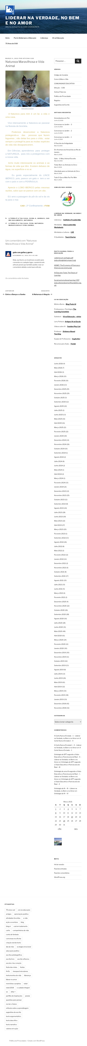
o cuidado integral (23, 988)
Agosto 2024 (59, 457)
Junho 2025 (58, 415)
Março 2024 (58, 478)
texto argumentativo (13, 1016)
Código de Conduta (61, 75)
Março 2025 (58, 427)
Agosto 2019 (59, 670)
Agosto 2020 (59, 619)
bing (22, 922)
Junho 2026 (58, 364)
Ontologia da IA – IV (61, 793)
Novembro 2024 (60, 444)
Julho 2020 (58, 623)
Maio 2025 (58, 419)
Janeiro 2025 (59, 436)
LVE (72, 232)
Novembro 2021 (60, 568)
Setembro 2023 (60, 504)
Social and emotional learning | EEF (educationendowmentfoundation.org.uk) (67, 282)
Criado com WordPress (36, 1041)
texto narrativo (11, 1024)
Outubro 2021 (59, 572)
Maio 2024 (58, 470)
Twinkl (73, 344)
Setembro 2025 (60, 402)
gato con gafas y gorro (22, 252)
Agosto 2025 (59, 406)
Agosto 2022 (59, 542)
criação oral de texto (13, 943)
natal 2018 (10, 988)
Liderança (44, 38)
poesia (27, 996)
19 (72, 817)
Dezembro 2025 (60, 389)
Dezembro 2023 (60, 491)
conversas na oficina (13, 938)
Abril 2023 (58, 525)
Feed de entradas (60, 869)
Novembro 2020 (60, 606)
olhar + (13, 992)
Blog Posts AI (71, 304)
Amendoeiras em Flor (62, 118)
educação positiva (12, 951)
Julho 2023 (58, 512)
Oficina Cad (28, 58)
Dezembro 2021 (60, 563)
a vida (25, 918)
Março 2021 (58, 593)
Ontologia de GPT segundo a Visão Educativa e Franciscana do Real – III (67, 764)
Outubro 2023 (59, 499)
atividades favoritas (13, 918)
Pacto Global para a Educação (25, 38)
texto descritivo (11, 1020)
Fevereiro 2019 (59, 695)
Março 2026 (58, 376)
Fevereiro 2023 (59, 534)
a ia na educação (24, 910)
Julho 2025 (58, 410)
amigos (8, 914)
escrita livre (10, 959)
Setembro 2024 (60, 453)
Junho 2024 (58, 466)
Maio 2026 (58, 368)
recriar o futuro (11, 1004)
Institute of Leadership (72, 220)
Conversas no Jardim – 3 (63, 124)
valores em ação (12, 1029)
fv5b (31, 223)
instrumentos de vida (13, 975)
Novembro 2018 (60, 708)
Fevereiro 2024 (59, 483)
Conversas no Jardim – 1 (63, 137)
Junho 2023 (58, 517)
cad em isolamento (20, 926)
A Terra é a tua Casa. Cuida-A (22, 218)
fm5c (8, 971)
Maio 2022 (58, 551)
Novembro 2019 (60, 657)
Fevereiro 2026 (59, 380)
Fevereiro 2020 (59, 644)
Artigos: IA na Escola (73, 321)
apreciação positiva (21, 914)
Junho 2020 (58, 627)
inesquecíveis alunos (20, 971)
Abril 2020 (58, 636)
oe (7, 992)
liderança (27, 975)
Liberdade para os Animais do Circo (67, 171)
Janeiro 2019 (59, 699)
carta (8, 930)
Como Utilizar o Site (61, 79)
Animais (41, 218)
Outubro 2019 (59, 661)
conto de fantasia (12, 934)
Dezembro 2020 (60, 602)
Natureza (28, 220)
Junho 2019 (58, 678)
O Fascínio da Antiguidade (63, 143)
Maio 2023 (58, 521)
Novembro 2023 (60, 495)
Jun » (76, 829)
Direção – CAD (59, 88)
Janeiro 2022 (59, 559)
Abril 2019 (58, 687)
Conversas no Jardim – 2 (63, 131)
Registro (57, 100)
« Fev (59, 829)
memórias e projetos (13, 984)
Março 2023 (58, 529)
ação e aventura (12, 922)
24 (64, 821)
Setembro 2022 (60, 538)
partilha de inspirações (14, 996)
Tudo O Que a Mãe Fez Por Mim (65, 177)
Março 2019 (58, 691)
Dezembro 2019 (60, 652)
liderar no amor (11, 979)
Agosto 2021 (58, 580)
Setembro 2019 (60, 665)
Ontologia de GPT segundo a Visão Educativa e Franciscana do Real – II (67, 781)
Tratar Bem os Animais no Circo (65, 165)
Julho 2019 (58, 674)
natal (25, 984)
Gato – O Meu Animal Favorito (65, 158)
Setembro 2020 (60, 614)
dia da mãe (10, 947)
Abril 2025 (58, 423)
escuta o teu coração (13, 963)
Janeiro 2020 (59, 648)
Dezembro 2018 (60, 704)
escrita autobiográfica (14, 955)
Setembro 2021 (59, 576)
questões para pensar (14, 1000)
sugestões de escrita (13, 1012)
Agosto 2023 (59, 508)
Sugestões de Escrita (61, 105)
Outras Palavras (60, 92)
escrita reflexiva (23, 959)
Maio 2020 (58, 631)
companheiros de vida (21, 930)
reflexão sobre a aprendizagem (17, 1008)
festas (22, 967)
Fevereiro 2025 (59, 432)
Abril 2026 (58, 372)
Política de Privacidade (62, 96)
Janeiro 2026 (59, 385)
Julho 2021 (58, 585)
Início (7, 38)
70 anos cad (10, 910)
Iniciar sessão (59, 864)
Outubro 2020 (59, 610)
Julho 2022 (58, 546)
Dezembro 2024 (60, 440)
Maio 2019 (58, 682)
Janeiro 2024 (59, 487)
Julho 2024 (58, 461)
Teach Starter (70, 237)
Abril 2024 (58, 474)
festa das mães (11, 967)
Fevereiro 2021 (59, 597)
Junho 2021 (58, 589)
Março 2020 (58, 640)
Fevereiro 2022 (59, 555)
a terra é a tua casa (18, 223)
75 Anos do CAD (11, 43)
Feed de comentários (61, 873)
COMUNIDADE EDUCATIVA (64, 83)
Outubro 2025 (59, 398)
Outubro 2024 (59, 449)
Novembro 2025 (60, 393)
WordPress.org (59, 877)
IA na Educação (58, 38)
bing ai (8, 926)
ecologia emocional (24, 947)
